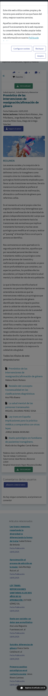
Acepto (40, 56)
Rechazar (39, 48)
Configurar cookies (21, 48)
